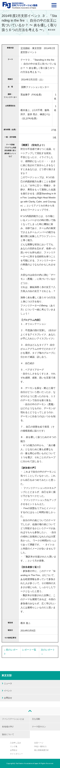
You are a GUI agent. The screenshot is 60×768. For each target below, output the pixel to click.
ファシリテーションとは (13, 719)
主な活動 (36, 719)
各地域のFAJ (7, 726)
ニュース (8, 683)
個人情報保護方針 (41, 750)
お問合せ (8, 698)
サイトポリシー (16, 754)
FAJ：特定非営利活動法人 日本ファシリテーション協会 (20, 5)
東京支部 (7, 675)
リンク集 (13, 746)
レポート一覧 (29, 649)
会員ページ (38, 743)
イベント (8, 690)
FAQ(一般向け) (40, 746)
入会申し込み (15, 743)
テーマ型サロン (39, 726)
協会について (8, 734)
